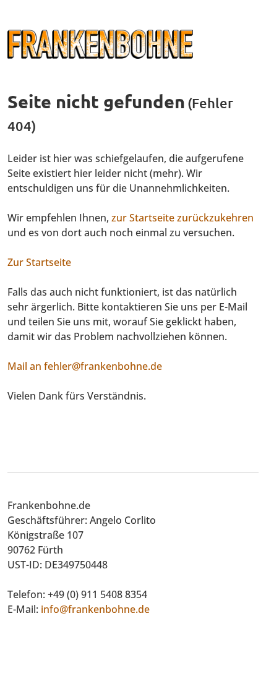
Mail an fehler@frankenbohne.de (84, 366)
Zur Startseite (39, 262)
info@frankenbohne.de (95, 609)
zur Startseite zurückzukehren (182, 218)
